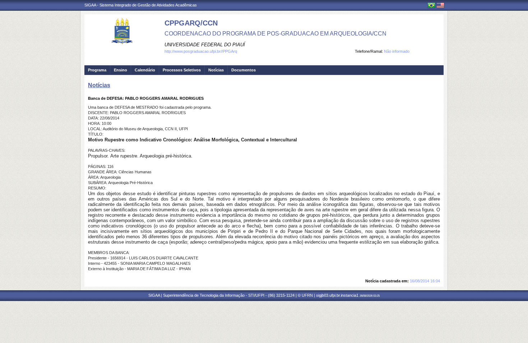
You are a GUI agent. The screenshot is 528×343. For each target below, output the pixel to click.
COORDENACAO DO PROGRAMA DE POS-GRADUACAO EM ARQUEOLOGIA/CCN (275, 33)
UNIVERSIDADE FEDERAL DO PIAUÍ (205, 44)
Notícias (216, 70)
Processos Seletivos (182, 70)
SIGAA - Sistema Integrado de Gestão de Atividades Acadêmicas (140, 5)
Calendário (145, 70)
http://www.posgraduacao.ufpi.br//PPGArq (201, 51)
